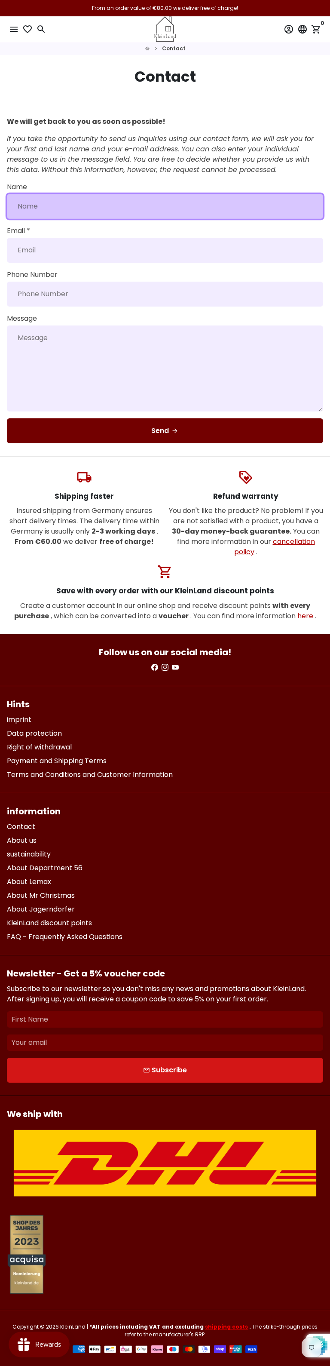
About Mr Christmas (41, 895)
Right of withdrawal (39, 747)
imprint (19, 719)
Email (18, 231)
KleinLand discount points (49, 923)
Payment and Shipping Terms (57, 761)
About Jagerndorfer (41, 909)
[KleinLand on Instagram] (165, 667)
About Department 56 (44, 868)
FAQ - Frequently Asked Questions (64, 937)
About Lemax (29, 882)
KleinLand (73, 1326)
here (305, 616)
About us (22, 840)
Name (17, 187)
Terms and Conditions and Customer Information (90, 775)
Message (22, 318)
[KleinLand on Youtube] (175, 667)
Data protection (34, 733)
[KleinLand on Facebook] (154, 667)
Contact (174, 48)
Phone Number (32, 274)
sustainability (29, 854)
